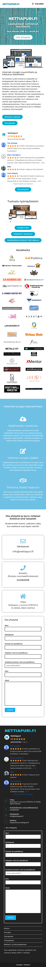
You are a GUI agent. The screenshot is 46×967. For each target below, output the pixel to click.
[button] (3, 211)
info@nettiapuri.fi (23, 551)
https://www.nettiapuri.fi (19, 823)
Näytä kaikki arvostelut (23, 184)
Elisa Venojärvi (14, 155)
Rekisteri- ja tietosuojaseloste (15, 944)
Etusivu (7, 928)
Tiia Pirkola (12, 143)
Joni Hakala (12, 173)
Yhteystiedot (9, 940)
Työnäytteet (8, 936)
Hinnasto (7, 932)
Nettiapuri (13, 133)
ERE (9, 167)
